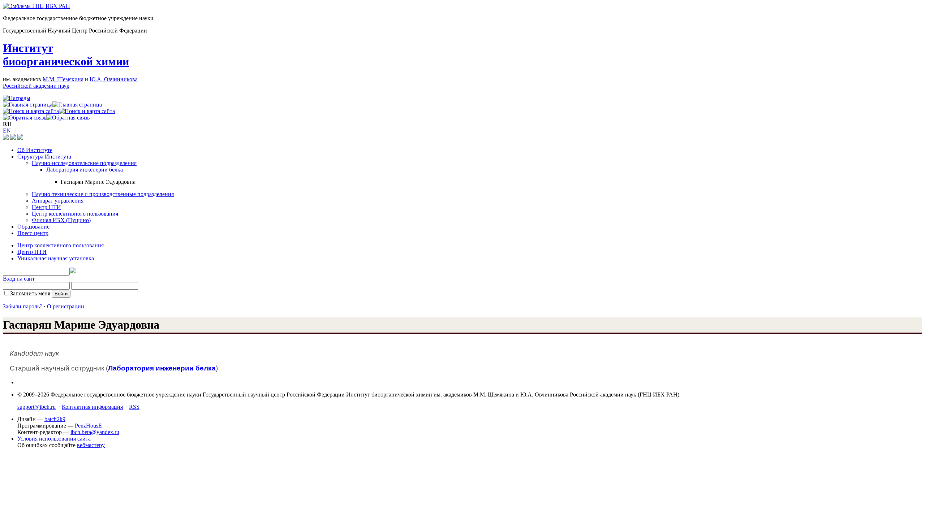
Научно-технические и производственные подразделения (103, 194)
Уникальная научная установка (55, 258)
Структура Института (44, 156)
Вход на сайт (19, 279)
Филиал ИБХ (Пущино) (61, 220)
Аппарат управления (57, 201)
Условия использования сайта (54, 439)
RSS (134, 407)
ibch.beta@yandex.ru (94, 432)
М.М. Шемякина (63, 79)
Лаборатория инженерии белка (84, 169)
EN (7, 130)
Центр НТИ (46, 207)
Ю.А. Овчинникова (114, 79)
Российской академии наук (36, 86)
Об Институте (34, 150)
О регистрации (65, 306)
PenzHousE (88, 425)
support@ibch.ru (36, 407)
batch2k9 (54, 419)
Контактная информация (92, 407)
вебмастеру (91, 445)
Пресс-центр (32, 233)
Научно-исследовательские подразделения (84, 163)
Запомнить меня (30, 293)
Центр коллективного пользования (75, 214)
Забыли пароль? (22, 306)
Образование (33, 227)
